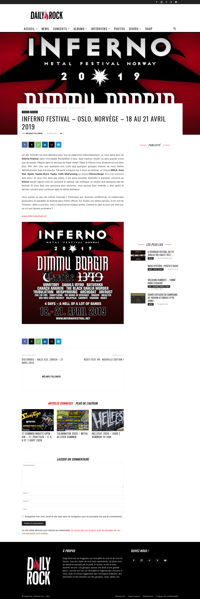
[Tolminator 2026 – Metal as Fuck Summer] (73, 420)
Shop (149, 29)
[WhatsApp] (38, 145)
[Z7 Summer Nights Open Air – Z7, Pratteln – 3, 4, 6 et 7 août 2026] (38, 420)
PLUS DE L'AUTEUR (87, 403)
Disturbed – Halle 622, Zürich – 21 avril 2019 (42, 361)
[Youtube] (176, 2)
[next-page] (28, 446)
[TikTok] (166, 2)
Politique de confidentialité (167, 596)
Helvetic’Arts (120, 596)
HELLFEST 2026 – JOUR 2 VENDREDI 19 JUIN (106, 435)
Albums (79, 29)
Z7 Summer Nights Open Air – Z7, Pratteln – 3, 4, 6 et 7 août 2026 (37, 437)
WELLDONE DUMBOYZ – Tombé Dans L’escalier (161, 281)
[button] (174, 29)
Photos (119, 29)
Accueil (29, 29)
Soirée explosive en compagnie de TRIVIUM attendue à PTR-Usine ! (162, 298)
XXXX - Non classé (156, 269)
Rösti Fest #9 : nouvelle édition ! (104, 359)
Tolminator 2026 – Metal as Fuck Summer (72, 435)
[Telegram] (58, 145)
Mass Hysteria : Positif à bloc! (163, 266)
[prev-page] (23, 446)
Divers (134, 29)
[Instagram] (161, 2)
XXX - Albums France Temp (159, 286)
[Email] (52, 145)
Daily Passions (134, 596)
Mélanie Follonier (34, 133)
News (45, 29)
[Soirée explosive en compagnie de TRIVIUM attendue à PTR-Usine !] (138, 298)
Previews (34, 112)
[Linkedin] (45, 145)
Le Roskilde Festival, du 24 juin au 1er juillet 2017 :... (161, 253)
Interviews (99, 29)
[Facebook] (156, 2)
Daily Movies (148, 596)
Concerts (60, 29)
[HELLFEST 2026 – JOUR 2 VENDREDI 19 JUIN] (108, 420)
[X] (171, 2)
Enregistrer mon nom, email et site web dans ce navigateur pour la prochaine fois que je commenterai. (73, 516)
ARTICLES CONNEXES (60, 403)
